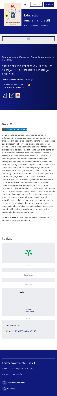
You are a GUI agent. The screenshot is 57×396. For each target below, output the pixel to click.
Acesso (49, 4)
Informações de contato (12, 374)
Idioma (24, 4)
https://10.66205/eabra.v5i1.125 (15, 87)
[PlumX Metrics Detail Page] (28, 253)
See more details (29, 312)
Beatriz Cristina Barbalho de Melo (16, 80)
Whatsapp (11, 389)
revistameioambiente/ (16, 383)
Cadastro (36, 4)
